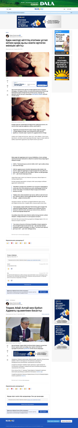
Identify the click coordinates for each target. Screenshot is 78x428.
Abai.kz (41, 94)
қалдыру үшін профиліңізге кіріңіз (33, 260)
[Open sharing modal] (7, 91)
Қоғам (7, 32)
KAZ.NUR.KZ (35, 94)
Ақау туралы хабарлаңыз (53, 421)
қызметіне (26, 348)
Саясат (7, 300)
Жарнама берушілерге (66, 421)
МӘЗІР (10, 9)
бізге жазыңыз (26, 234)
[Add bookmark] (7, 95)
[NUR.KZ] (39, 9)
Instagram (44, 291)
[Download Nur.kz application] (39, 3)
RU (64, 9)
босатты (24, 375)
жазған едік (39, 371)
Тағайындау (12, 300)
